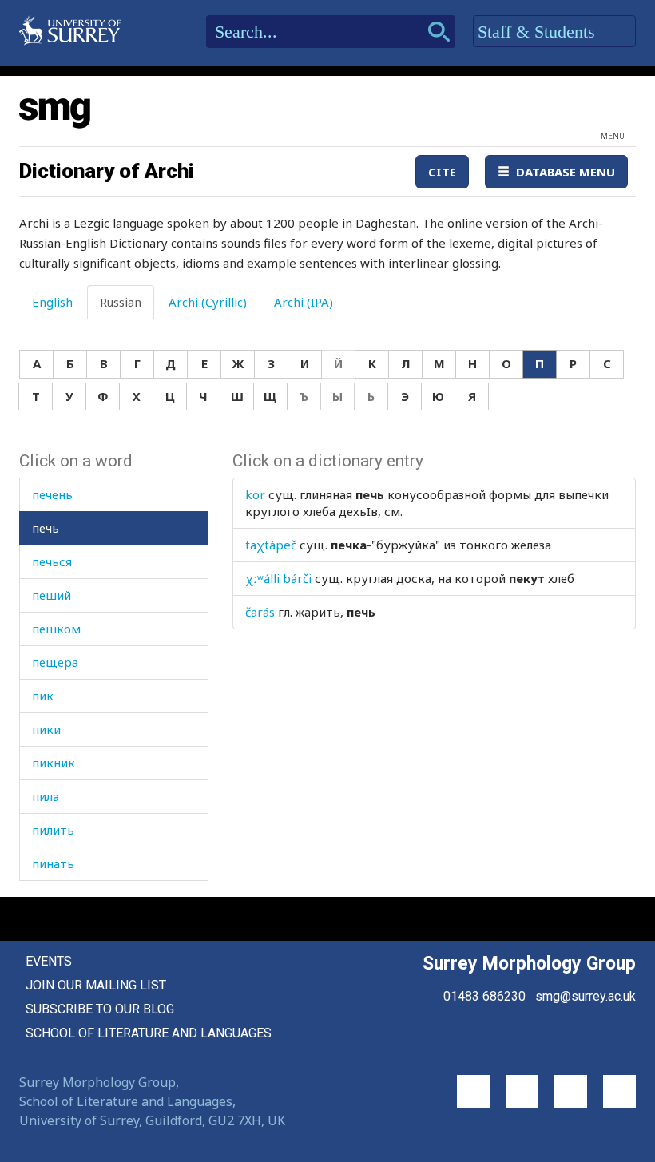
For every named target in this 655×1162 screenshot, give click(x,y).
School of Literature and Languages (149, 1033)
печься (52, 561)
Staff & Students (539, 32)
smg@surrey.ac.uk (585, 996)
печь (45, 528)
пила (45, 796)
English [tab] (52, 302)
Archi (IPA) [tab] (303, 302)
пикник (53, 763)
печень (52, 494)
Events (49, 961)
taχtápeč (270, 545)
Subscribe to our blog (100, 1009)
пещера (55, 662)
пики (46, 729)
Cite (442, 172)
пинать (53, 863)
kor (255, 494)
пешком (56, 629)
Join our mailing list (96, 985)
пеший (51, 595)
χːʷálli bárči (278, 578)
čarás (260, 612)
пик (43, 696)
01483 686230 (484, 996)
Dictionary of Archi (106, 171)
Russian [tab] (120, 302)
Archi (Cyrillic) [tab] (208, 302)
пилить (53, 830)
